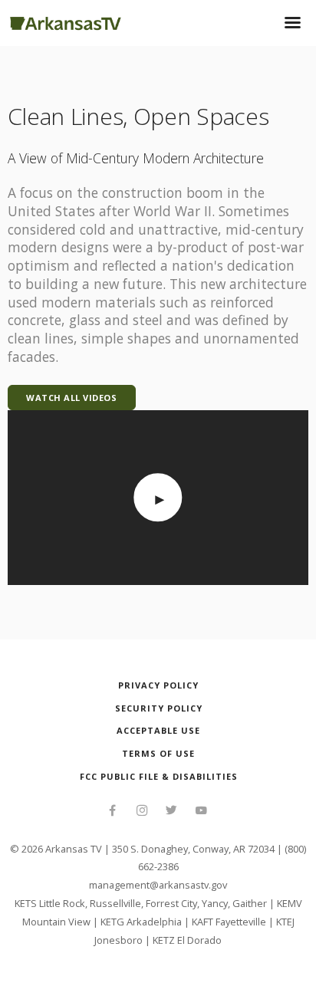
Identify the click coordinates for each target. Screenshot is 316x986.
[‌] (112, 812)
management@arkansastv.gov (158, 885)
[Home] (65, 21)
